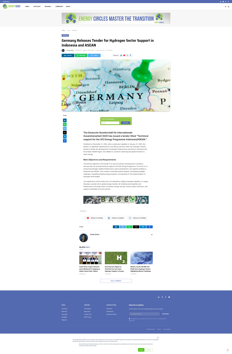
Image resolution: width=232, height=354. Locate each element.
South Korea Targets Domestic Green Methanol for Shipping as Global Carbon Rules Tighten (89, 269)
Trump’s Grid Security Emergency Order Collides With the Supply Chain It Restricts (32, 1)
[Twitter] (65, 128)
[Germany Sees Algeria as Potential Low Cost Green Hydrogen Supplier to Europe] (116, 258)
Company (87, 305)
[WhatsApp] (65, 124)
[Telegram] (65, 136)
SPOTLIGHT (36, 6)
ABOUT (68, 6)
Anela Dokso (70, 50)
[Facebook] (65, 140)
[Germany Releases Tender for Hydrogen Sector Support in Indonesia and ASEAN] (116, 85)
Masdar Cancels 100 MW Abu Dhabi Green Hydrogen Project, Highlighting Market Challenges (140, 269)
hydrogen (83, 211)
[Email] (65, 132)
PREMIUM (74, 30)
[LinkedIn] (65, 120)
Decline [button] (149, 350)
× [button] (158, 337)
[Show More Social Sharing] (103, 55)
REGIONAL (48, 6)
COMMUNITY (59, 6)
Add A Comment (116, 281)
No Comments (100, 50)
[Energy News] (12, 6)
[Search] (228, 7)
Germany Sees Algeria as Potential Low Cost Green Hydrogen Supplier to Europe (114, 269)
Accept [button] (141, 350)
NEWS (27, 6)
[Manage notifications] (227, 350)
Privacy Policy (162, 318)
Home (68, 30)
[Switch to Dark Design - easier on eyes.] (226, 6)
